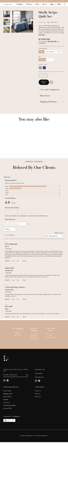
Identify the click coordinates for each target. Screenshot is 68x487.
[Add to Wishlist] (51, 82)
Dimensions (45, 96)
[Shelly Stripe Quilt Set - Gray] (4, 151)
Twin (41, 51)
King (58, 51)
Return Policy (7, 396)
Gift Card (38, 396)
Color (43, 64)
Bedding (20, 4)
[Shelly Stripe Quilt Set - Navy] (6, 151)
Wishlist (5, 399)
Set (40, 56)
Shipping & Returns (48, 102)
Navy (44, 67)
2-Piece (42, 59)
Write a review (54, 22)
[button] (52, 42)
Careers (37, 393)
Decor (44, 4)
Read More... (42, 35)
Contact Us (6, 402)
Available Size (43, 48)
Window (29, 4)
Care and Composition (50, 90)
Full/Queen (50, 51)
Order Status (7, 391)
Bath (37, 4)
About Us (38, 391)
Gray (40, 67)
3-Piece (50, 59)
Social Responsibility (9, 405)
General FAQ (7, 408)
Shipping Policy (8, 393)
